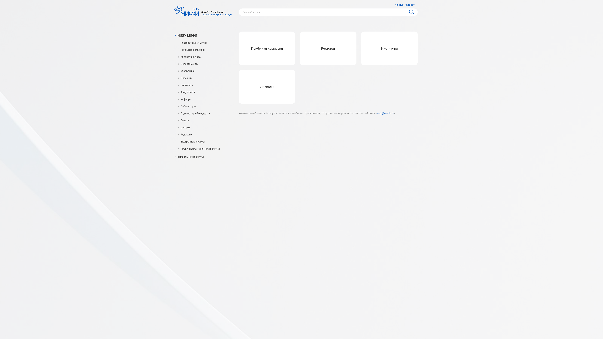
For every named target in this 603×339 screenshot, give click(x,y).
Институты (389, 48)
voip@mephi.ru (385, 113)
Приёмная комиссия (267, 48)
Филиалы (267, 87)
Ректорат (328, 48)
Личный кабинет (405, 4)
